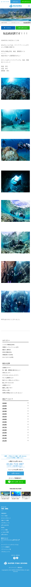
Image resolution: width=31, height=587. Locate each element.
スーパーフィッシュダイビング (10, 539)
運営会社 (20, 567)
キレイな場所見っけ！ (8, 377)
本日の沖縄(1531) (7, 352)
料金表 (2, 527)
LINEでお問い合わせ (26, 1)
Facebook (8, 27)
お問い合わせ (15, 1)
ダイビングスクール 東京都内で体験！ (15, 498)
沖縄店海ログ (12, 40)
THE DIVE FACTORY (15, 488)
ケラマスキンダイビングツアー (10, 375)
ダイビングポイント (6, 518)
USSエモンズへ (6, 372)
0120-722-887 (5, 1)
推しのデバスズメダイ (8, 382)
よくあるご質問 (5, 532)
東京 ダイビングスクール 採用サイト (26, 498)
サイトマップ (12, 567)
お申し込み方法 (5, 525)
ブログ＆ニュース (5, 551)
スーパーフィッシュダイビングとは (9, 544)
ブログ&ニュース (15, 22)
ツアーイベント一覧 (6, 549)
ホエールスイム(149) (7, 357)
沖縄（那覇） (5, 507)
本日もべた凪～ (6, 390)
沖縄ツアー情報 (5, 520)
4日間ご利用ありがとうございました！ (12, 392)
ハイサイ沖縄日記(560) (8, 344)
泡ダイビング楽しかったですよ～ (11, 380)
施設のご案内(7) (6, 349)
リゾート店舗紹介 (5, 547)
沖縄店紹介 (4, 513)
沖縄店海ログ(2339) (7, 354)
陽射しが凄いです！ (7, 387)
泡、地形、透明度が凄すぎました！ (11, 370)
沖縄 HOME (4, 22)
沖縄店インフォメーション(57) (10, 347)
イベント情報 (4, 529)
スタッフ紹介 (4, 515)
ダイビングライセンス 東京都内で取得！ (5, 498)
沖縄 (18, 40)
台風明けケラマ (6, 367)
